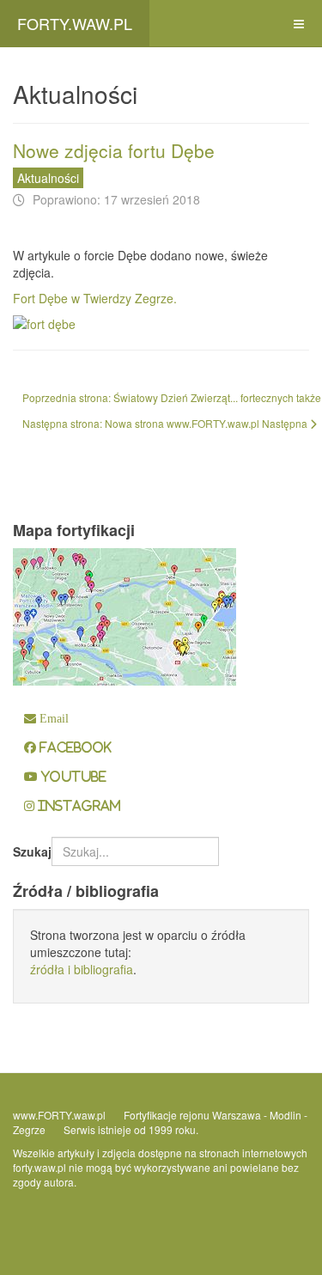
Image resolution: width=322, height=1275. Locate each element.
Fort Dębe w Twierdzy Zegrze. (95, 298)
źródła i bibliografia (81, 969)
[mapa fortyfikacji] (124, 615)
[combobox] (135, 851)
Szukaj (32, 851)
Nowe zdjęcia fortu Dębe (114, 150)
